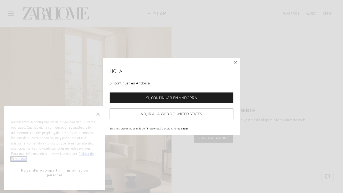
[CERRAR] (235, 62)
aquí (185, 128)
